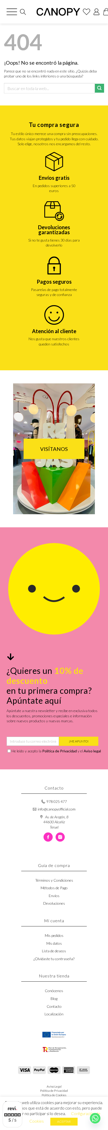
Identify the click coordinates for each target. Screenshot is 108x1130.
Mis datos (54, 943)
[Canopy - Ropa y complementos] (58, 11)
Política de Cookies (54, 1095)
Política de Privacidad (59, 751)
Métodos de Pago (54, 888)
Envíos (54, 895)
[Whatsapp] (95, 1118)
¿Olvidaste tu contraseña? (54, 958)
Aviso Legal (54, 1086)
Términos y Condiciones (54, 880)
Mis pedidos (54, 935)
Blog (54, 998)
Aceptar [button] (64, 1121)
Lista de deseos (54, 951)
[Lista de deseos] (86, 11)
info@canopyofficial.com (56, 809)
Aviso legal (92, 751)
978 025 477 (56, 801)
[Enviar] (99, 88)
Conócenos (54, 990)
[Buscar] (23, 12)
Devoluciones (54, 903)
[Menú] (12, 12)
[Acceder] (96, 11)
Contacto (54, 1006)
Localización (54, 1014)
